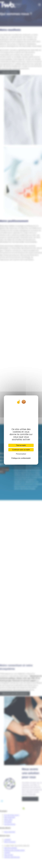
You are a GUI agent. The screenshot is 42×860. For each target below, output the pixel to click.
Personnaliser (21, 454)
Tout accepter (21, 445)
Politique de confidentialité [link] (21, 458)
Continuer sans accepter (21, 449)
